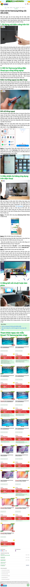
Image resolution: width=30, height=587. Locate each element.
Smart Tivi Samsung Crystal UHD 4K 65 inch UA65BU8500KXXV (22, 428)
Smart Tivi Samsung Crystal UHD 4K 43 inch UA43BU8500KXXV (7, 401)
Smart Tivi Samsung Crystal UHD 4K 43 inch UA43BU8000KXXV (7, 347)
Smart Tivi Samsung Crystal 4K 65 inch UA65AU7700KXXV (22, 508)
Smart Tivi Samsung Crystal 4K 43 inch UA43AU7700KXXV (7, 508)
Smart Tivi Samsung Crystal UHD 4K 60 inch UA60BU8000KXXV (22, 376)
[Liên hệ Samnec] (28, 585)
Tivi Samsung (19, 206)
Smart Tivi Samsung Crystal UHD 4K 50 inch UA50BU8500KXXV (22, 401)
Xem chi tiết (27, 565)
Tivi (20, 7)
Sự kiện (8, 7)
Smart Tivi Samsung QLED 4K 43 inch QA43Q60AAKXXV (7, 455)
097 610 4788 (7, 555)
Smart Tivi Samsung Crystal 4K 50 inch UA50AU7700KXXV (22, 481)
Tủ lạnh (23, 7)
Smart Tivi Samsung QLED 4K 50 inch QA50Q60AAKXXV (21, 455)
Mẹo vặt (11, 7)
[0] (27, 4)
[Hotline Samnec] (1, 585)
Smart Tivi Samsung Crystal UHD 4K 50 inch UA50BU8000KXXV (22, 347)
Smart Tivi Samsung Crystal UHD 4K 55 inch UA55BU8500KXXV (7, 428)
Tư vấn (14, 7)
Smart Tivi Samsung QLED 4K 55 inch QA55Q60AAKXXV (7, 481)
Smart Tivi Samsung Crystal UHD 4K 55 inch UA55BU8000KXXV (7, 376)
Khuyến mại (17, 7)
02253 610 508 (3, 560)
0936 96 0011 (3, 555)
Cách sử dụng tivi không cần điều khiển (11, 326)
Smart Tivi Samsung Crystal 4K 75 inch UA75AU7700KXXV (7, 533)
